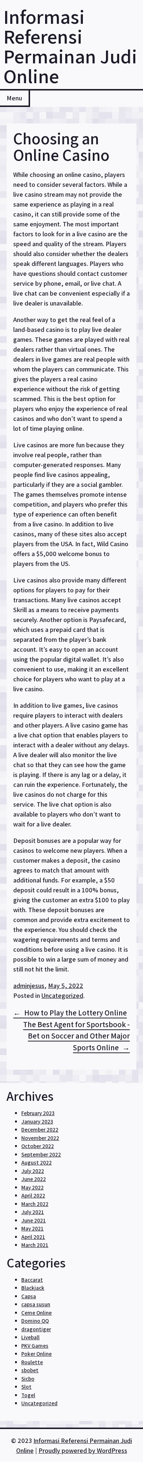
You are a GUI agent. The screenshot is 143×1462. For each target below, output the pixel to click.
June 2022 (33, 1179)
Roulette (32, 1362)
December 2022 (39, 1129)
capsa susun (35, 1304)
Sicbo (27, 1378)
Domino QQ (35, 1320)
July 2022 (32, 1170)
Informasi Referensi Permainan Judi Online (70, 46)
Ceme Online (36, 1312)
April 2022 (33, 1195)
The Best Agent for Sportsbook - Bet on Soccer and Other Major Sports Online (76, 1035)
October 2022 (37, 1146)
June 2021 (33, 1220)
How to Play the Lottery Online (75, 1013)
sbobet (29, 1370)
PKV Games (34, 1345)
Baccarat (32, 1279)
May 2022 (32, 1187)
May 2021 (32, 1228)
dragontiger (36, 1329)
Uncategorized (62, 995)
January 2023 (37, 1121)
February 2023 (38, 1113)
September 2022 (41, 1154)
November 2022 (40, 1138)
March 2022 (34, 1203)
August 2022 (36, 1162)
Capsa (28, 1296)
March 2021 (34, 1244)
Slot (26, 1386)
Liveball (30, 1337)
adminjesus (28, 985)
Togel (28, 1395)
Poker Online (36, 1353)
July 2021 (32, 1212)
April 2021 (33, 1236)
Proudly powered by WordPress (82, 1450)
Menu (14, 98)
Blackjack (32, 1287)
